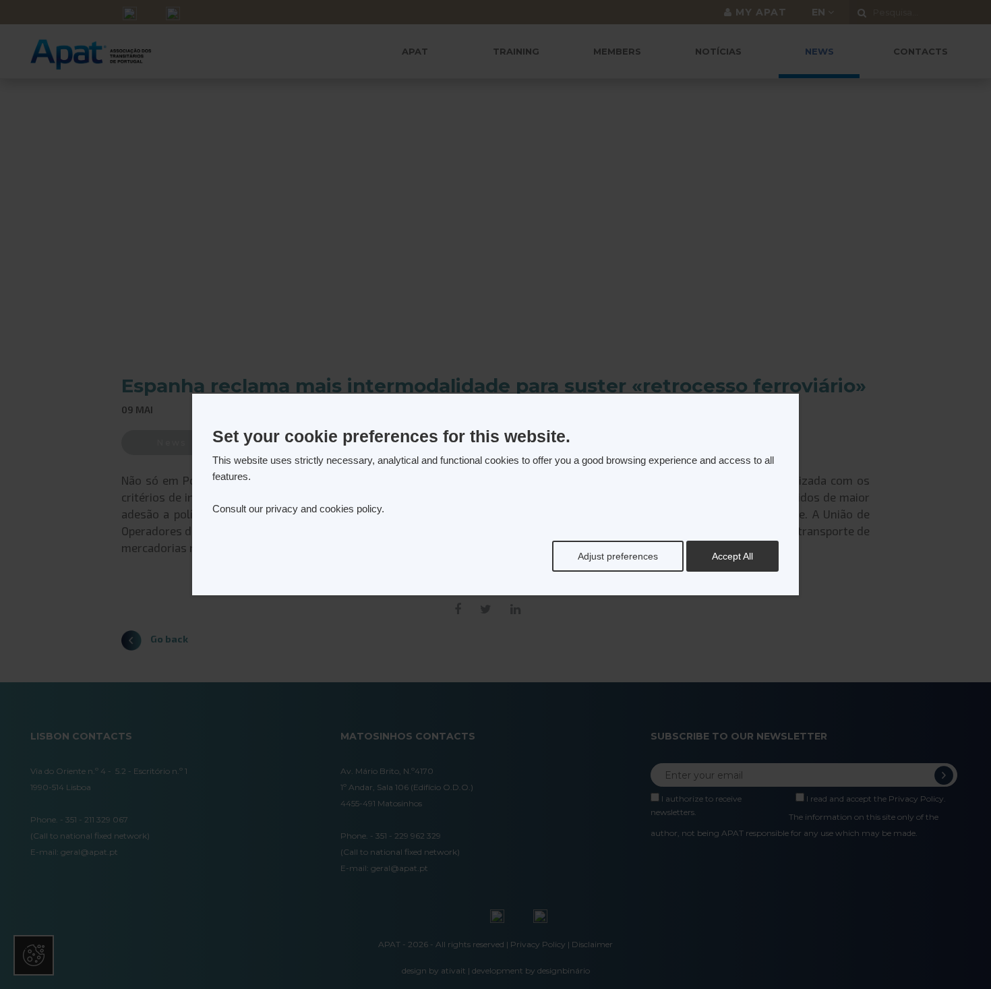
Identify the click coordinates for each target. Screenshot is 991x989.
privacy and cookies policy (324, 508)
